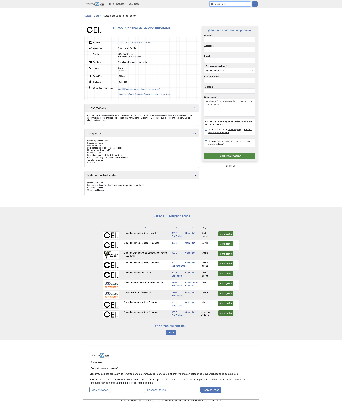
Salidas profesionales (102, 175)
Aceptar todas (211, 390)
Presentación (96, 107)
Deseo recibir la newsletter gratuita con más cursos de (229, 143)
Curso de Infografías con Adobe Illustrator (143, 282)
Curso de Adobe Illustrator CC (138, 292)
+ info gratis (226, 233)
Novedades (133, 3)
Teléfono (208, 86)
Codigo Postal (211, 76)
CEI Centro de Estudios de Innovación (134, 42)
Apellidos (209, 45)
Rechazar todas (156, 390)
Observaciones (211, 97)
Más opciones (100, 390)
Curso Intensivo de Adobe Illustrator (141, 232)
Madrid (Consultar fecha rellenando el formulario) (139, 89)
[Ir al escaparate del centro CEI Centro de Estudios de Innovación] (98, 30)
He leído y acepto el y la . (230, 131)
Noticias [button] (120, 3)
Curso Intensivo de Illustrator (137, 272)
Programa (94, 133)
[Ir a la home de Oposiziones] (95, 4)
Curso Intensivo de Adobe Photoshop (141, 242)
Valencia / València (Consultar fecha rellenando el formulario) (144, 94)
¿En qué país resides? (215, 66)
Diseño (171, 332)
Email (207, 56)
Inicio (111, 3)
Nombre (208, 35)
